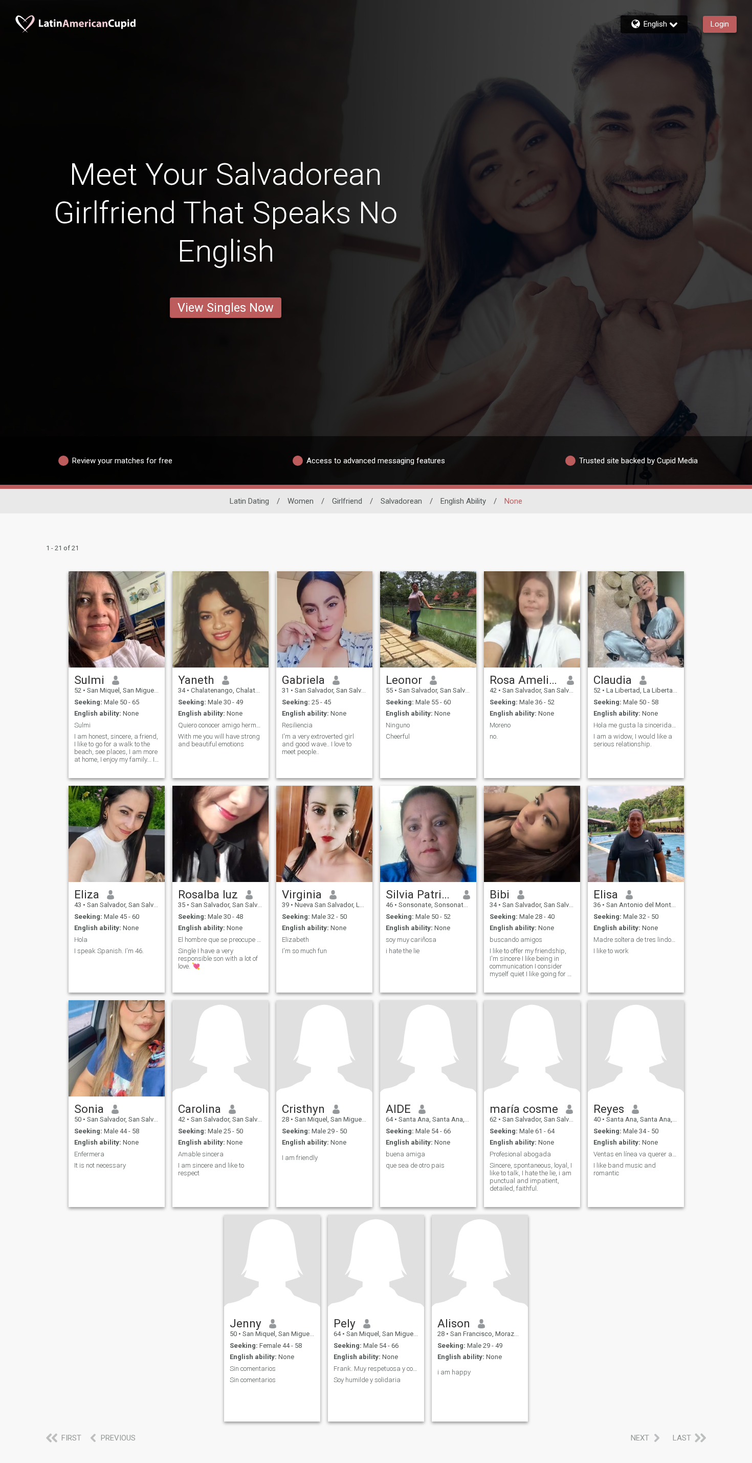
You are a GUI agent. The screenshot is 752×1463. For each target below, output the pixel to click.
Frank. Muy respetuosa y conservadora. (376, 1368)
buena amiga (405, 1154)
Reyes (608, 1108)
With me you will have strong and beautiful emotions (219, 740)
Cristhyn (303, 1108)
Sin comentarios (253, 1368)
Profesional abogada (520, 1154)
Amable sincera (201, 1154)
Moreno (500, 725)
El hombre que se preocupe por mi (220, 939)
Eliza (86, 894)
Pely (345, 1323)
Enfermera (89, 1154)
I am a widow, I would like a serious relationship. (632, 740)
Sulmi (89, 679)
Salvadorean (401, 501)
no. (494, 736)
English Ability (463, 501)
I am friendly (300, 1157)
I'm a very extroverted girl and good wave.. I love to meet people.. (318, 744)
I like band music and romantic (624, 1169)
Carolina (199, 1108)
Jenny (245, 1323)
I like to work (611, 951)
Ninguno (398, 725)
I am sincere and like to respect (211, 1169)
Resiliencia (297, 725)
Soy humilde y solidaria (367, 1380)
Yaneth (196, 679)
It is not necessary (100, 1165)
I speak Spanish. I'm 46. (109, 951)
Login (720, 24)
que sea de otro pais (415, 1165)
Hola (80, 939)
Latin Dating (249, 501)
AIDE (398, 1108)
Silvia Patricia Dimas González (421, 894)
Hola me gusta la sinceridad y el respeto (635, 725)
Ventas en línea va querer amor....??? (635, 1154)
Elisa (605, 894)
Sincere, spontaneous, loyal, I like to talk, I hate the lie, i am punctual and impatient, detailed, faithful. (531, 1176)
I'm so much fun (304, 951)
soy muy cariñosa (411, 939)
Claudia (612, 679)
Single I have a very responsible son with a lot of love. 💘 (218, 958)
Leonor (404, 679)
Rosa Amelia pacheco (525, 679)
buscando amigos (516, 939)
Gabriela (303, 679)
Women (300, 501)
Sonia (89, 1108)
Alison (453, 1323)
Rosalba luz (208, 894)
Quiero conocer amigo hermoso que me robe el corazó (220, 725)
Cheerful (398, 736)
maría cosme (524, 1108)
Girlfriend (347, 501)
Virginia (302, 894)
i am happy (454, 1372)
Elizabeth (295, 939)
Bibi (500, 894)
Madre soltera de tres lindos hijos (635, 939)
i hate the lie (402, 951)
